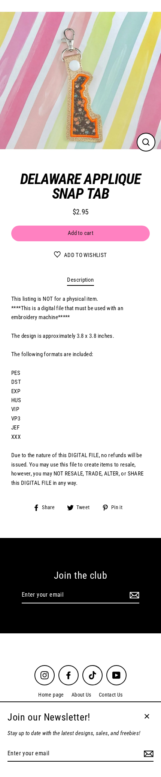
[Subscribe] (133, 595)
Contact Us (111, 695)
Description (80, 279)
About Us (81, 695)
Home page (51, 695)
